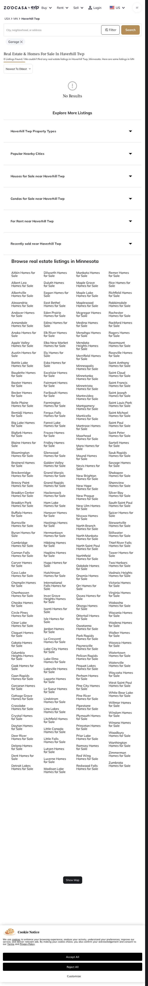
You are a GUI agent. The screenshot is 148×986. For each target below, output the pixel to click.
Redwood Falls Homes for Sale (87, 767)
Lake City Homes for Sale (56, 650)
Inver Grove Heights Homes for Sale (55, 599)
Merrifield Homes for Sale (88, 357)
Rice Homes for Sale (119, 284)
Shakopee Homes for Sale (119, 474)
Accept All (72, 957)
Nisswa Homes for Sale (87, 517)
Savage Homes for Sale (120, 464)
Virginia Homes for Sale (120, 594)
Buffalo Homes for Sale (21, 514)
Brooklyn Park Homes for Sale (22, 504)
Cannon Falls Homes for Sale (22, 554)
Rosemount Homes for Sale (119, 344)
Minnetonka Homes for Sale (87, 377)
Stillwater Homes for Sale (119, 534)
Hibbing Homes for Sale (55, 544)
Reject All (73, 967)
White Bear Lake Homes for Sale (121, 694)
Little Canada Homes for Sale (55, 730)
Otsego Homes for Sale (87, 607)
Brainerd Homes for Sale (23, 464)
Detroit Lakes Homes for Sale (22, 767)
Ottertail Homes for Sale (87, 617)
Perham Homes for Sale (87, 677)
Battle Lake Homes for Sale (22, 364)
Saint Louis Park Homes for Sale (120, 404)
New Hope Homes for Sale (87, 487)
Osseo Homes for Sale (88, 597)
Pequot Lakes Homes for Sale (87, 667)
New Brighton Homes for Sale (87, 477)
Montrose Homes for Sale (88, 427)
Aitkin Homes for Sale (23, 274)
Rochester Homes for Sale (119, 314)
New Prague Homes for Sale (87, 497)
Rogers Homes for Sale (119, 334)
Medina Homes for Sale (87, 324)
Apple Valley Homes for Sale (22, 344)
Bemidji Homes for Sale (22, 414)
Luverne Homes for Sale (55, 760)
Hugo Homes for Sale (55, 564)
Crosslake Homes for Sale (22, 707)
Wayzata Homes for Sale (121, 674)
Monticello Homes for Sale (87, 417)
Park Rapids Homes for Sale (87, 637)
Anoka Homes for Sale (23, 334)
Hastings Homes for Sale (55, 524)
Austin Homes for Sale (23, 354)
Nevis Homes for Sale (88, 467)
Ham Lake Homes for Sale (55, 504)
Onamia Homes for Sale (87, 577)
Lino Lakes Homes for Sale (55, 710)
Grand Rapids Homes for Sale (55, 484)
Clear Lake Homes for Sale (22, 624)
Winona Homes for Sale (120, 724)
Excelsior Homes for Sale (55, 374)
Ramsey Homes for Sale (87, 747)
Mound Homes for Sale (86, 457)
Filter (112, 30)
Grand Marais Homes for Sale (55, 474)
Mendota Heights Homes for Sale (87, 346)
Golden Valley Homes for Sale (55, 464)
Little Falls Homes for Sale (55, 740)
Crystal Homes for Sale (22, 717)
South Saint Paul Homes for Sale (120, 504)
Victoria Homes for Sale (120, 584)
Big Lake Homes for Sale (23, 424)
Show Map (72, 880)
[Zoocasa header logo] (21, 8)
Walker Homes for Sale (119, 634)
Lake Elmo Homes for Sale (55, 660)
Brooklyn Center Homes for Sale (22, 494)
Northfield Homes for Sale (87, 557)
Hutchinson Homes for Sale (55, 574)
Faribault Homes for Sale (56, 394)
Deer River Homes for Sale (22, 737)
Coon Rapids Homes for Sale (22, 677)
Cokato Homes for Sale (21, 644)
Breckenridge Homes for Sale (22, 474)
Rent (60, 8)
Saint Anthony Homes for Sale (119, 364)
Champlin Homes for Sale (23, 584)
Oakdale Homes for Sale (87, 567)
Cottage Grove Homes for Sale (22, 697)
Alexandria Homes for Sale (22, 304)
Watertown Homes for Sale (119, 654)
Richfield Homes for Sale (120, 294)
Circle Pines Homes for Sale (22, 614)
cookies (16, 939)
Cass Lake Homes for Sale (22, 574)
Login (97, 8)
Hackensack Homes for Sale (55, 494)
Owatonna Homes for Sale (87, 627)
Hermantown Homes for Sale (55, 534)
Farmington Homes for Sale (55, 404)
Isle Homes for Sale (54, 620)
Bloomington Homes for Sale (22, 454)
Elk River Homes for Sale (55, 334)
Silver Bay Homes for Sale (119, 494)
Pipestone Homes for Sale (87, 707)
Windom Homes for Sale (120, 714)
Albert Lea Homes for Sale (22, 284)
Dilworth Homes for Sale (55, 274)
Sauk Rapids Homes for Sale (119, 454)
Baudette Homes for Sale (23, 374)
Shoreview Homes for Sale (119, 484)
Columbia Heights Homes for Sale (22, 656)
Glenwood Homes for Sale (55, 454)
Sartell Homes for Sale (119, 444)
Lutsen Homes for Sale (54, 750)
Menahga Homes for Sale (88, 334)
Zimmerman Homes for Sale (119, 754)
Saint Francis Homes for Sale (119, 384)
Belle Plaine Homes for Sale (22, 404)
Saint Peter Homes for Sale (119, 434)
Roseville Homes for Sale (120, 354)
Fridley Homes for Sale (54, 444)
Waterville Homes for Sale (119, 664)
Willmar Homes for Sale (120, 704)
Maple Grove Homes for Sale (87, 284)
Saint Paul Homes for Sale (119, 424)
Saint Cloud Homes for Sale (119, 374)
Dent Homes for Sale (22, 757)
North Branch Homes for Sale (87, 527)
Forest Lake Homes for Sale (55, 424)
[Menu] (137, 7)
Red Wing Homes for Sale (87, 757)
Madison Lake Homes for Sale (55, 770)
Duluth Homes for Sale (54, 284)
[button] (72, 131)
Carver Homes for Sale (21, 564)
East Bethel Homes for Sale (55, 304)
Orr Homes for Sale (86, 587)
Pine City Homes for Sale (88, 687)
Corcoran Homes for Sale (23, 687)
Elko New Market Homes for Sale (56, 344)
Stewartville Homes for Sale (119, 524)
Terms (10, 944)
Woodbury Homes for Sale (119, 734)
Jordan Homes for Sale (54, 630)
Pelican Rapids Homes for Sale (87, 657)
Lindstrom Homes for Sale (55, 700)
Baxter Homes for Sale (21, 384)
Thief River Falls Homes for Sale (120, 544)
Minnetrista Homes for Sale (87, 387)
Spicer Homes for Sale (121, 514)
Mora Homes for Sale (87, 447)
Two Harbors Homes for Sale (119, 564)
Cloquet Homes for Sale (22, 634)
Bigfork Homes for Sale (21, 434)
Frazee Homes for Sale (54, 434)
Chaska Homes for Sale (22, 604)
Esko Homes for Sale (55, 364)
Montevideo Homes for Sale (87, 397)
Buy (44, 8)
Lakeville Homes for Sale (55, 670)
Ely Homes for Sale (53, 354)
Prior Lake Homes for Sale (87, 737)
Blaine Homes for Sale (23, 444)
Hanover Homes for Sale (55, 514)
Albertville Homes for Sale (22, 294)
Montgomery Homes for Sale (87, 407)
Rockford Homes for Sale (120, 324)
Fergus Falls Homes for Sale (55, 414)
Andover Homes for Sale (22, 314)
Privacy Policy (27, 944)
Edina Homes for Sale (55, 324)
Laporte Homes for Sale (55, 680)
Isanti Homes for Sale (55, 610)
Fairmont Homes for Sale (55, 384)
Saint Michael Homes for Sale (119, 414)
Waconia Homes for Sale (120, 614)
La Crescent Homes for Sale (55, 640)
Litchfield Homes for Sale (56, 720)
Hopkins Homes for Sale (55, 554)
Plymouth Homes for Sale (88, 717)
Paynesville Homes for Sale (87, 647)
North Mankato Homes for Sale (87, 537)
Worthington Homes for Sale (119, 744)
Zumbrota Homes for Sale (119, 764)
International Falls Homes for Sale (55, 586)
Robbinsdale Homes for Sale (119, 304)
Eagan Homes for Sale (56, 294)
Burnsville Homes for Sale (22, 524)
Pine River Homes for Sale (87, 697)
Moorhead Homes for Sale (87, 437)
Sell (76, 8)
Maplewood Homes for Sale (87, 304)
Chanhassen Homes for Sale (22, 594)
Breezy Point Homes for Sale (22, 484)
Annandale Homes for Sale (22, 324)
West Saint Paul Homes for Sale (120, 684)
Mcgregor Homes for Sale (88, 314)
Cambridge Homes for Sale (22, 544)
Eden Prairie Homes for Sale (55, 314)
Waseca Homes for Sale (120, 644)
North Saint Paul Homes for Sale (88, 547)
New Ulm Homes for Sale (88, 507)
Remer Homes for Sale (119, 274)
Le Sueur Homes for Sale (55, 690)
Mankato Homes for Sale (88, 274)
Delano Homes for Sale (21, 747)
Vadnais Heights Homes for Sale (120, 574)
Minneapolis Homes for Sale (87, 367)
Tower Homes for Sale (121, 554)
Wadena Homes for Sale (120, 624)
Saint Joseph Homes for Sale (119, 394)
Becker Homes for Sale (21, 394)
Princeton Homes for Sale (88, 727)
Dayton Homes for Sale (22, 727)
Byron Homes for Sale (23, 534)
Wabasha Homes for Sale (119, 604)
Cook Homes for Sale (22, 667)
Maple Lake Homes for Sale (87, 294)
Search (130, 30)
